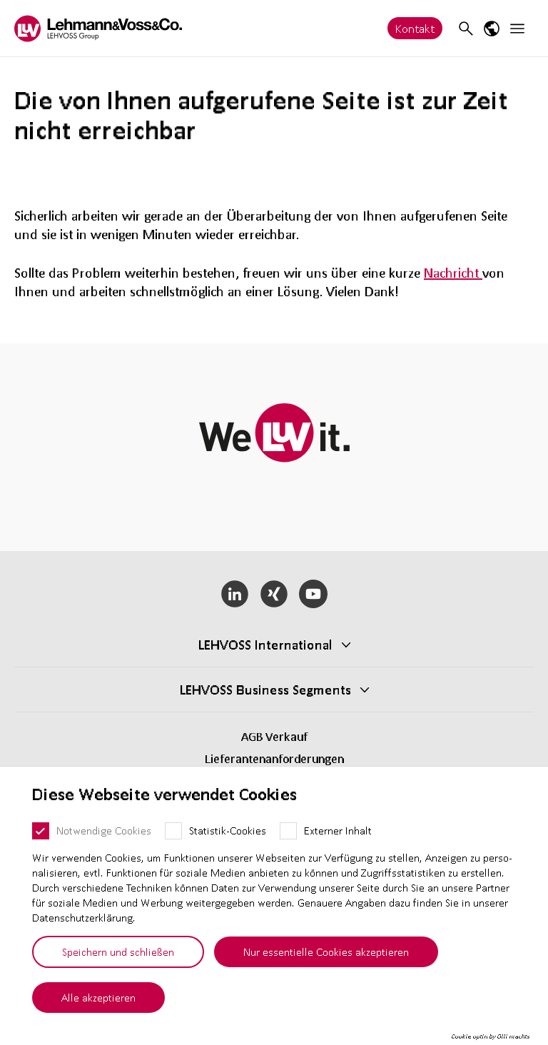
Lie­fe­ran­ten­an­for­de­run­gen (274, 758)
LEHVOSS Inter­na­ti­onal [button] (265, 644)
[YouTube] (313, 594)
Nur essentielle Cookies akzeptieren (326, 951)
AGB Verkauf (274, 736)
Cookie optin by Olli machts (490, 1036)
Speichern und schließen (118, 951)
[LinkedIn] (235, 594)
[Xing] (274, 594)
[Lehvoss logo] (98, 28)
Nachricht (453, 273)
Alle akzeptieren (98, 997)
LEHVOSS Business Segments (265, 689)
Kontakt (415, 28)
